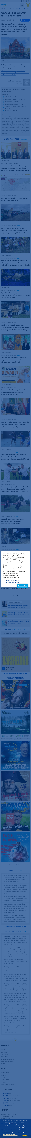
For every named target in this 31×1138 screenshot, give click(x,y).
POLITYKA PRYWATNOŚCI (13, 583)
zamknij (24, 1135)
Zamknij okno (22, 586)
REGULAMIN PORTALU (12, 581)
